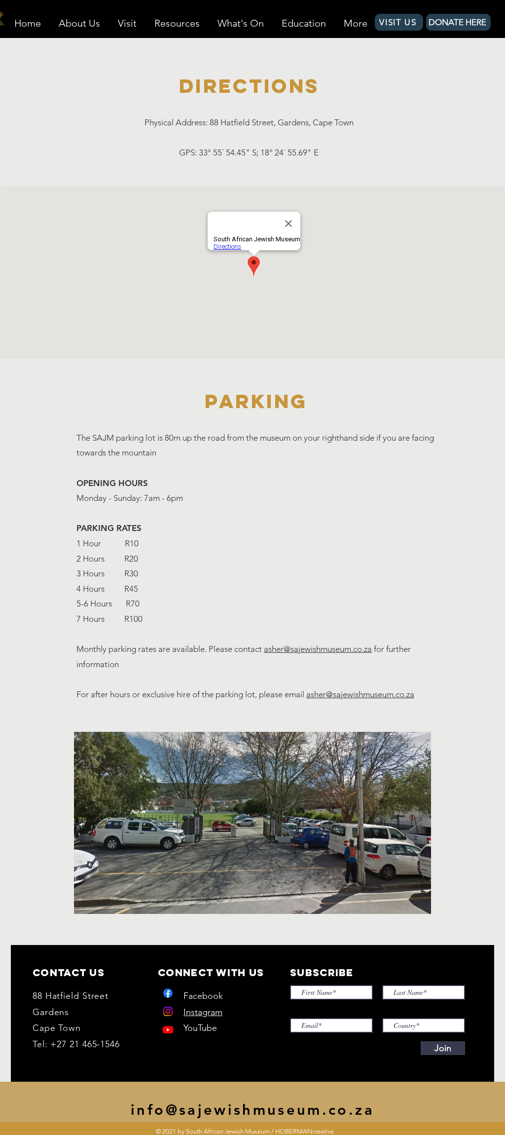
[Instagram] (168, 1011)
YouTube (200, 1027)
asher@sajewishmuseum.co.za (318, 649)
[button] (79, 18)
